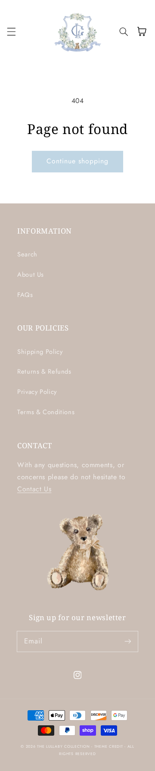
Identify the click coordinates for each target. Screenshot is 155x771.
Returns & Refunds (44, 371)
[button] (11, 31)
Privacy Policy (37, 391)
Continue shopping (77, 161)
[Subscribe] (128, 641)
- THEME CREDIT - (109, 746)
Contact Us (34, 489)
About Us (30, 274)
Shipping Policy (39, 351)
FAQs (25, 295)
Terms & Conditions (45, 412)
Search (27, 254)
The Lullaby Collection (64, 746)
